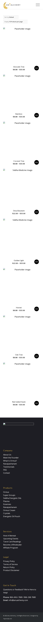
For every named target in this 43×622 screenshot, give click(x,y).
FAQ (5, 470)
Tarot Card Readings (12, 541)
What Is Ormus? (10, 461)
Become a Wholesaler (12, 544)
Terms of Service (10, 564)
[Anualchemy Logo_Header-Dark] (17, 4)
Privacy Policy (9, 561)
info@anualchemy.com (18, 600)
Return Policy (9, 567)
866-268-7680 (30, 597)
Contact (6, 473)
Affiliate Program (10, 547)
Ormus (6, 492)
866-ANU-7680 (16, 597)
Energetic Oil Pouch (11, 516)
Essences (7, 504)
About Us (7, 454)
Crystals (6, 513)
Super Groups (9, 495)
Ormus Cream (9, 510)
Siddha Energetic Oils (12, 498)
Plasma (6, 501)
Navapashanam (10, 463)
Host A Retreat (9, 535)
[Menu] (36, 4)
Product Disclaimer (11, 570)
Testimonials (8, 467)
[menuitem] (36, 4)
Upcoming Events (10, 538)
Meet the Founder (11, 457)
